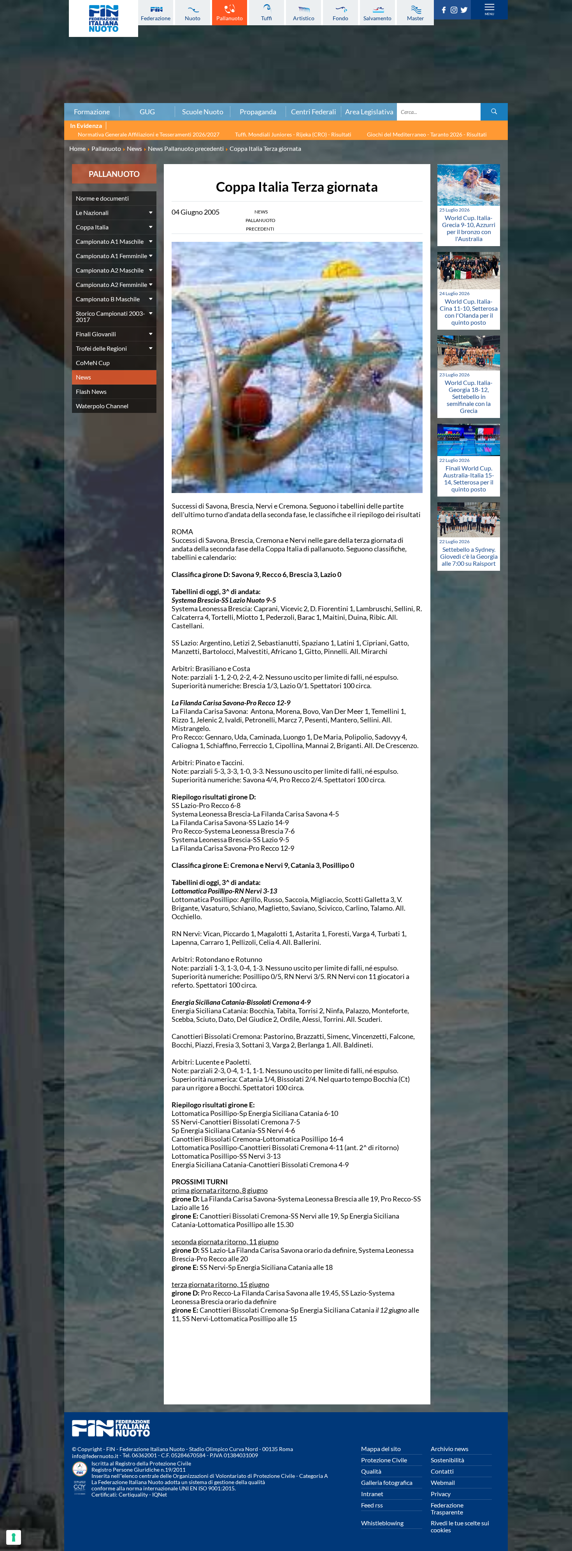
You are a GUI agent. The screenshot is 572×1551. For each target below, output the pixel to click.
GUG (147, 111)
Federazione (155, 18)
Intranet (372, 1493)
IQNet (159, 1494)
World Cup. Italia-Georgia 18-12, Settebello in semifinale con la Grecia (469, 396)
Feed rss (372, 1505)
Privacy (441, 1493)
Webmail (443, 1482)
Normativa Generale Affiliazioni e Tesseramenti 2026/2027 (148, 134)
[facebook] (445, 11)
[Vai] (494, 112)
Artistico (303, 18)
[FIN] (103, 18)
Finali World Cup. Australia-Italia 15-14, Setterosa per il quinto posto (468, 478)
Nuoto (192, 18)
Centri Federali (313, 111)
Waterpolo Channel (102, 405)
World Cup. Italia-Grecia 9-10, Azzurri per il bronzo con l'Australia (468, 228)
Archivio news (449, 1448)
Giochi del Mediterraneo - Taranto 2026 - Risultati (427, 134)
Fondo (340, 18)
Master (415, 18)
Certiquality (133, 1494)
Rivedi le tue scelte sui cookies (460, 1526)
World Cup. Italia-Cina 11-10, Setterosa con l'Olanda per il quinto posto (469, 311)
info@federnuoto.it (95, 1456)
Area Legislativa (369, 111)
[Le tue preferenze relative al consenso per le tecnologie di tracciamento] (13, 1537)
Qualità (371, 1471)
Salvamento (377, 18)
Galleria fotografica (386, 1482)
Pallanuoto (229, 18)
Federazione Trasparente (447, 1508)
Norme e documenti (102, 198)
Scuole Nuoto (202, 111)
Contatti (442, 1471)
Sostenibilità (447, 1460)
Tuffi (266, 18)
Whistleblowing (382, 1523)
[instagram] (455, 11)
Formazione (92, 111)
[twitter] (465, 11)
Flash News (91, 391)
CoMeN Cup (93, 362)
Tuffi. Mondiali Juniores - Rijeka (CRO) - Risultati (293, 134)
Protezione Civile (384, 1460)
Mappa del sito (381, 1448)
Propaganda (258, 111)
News (83, 377)
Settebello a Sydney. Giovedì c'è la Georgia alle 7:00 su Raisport (469, 556)
